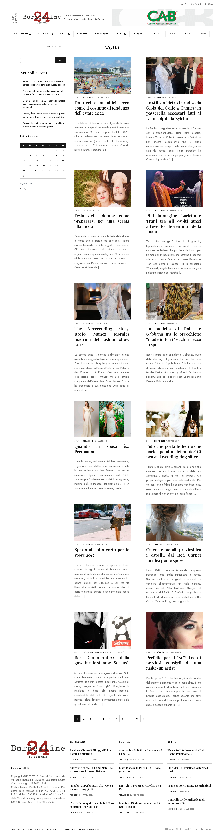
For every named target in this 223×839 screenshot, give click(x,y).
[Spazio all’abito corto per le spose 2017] (111, 522)
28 (50, 170)
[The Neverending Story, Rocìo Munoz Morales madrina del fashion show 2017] (111, 301)
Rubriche (174, 33)
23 (63, 165)
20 (43, 165)
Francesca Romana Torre (96, 652)
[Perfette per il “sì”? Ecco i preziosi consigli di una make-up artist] (183, 630)
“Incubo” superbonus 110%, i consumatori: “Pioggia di (92, 787)
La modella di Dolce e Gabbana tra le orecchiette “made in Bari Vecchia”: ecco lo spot (173, 336)
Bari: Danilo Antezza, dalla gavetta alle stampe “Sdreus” (101, 660)
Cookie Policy (68, 829)
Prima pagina (21, 33)
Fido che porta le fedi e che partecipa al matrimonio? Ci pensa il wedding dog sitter (173, 451)
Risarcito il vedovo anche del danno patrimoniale (185, 752)
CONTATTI (51, 829)
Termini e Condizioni (89, 829)
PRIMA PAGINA (17, 829)
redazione (88, 97)
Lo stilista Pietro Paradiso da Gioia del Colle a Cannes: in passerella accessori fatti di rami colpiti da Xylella (173, 110)
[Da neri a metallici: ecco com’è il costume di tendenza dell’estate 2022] (111, 75)
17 (24, 165)
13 (43, 160)
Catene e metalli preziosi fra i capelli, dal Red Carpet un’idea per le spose (173, 555)
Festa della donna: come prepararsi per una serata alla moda (101, 221)
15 (57, 160)
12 (36, 160)
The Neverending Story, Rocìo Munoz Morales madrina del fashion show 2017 (101, 336)
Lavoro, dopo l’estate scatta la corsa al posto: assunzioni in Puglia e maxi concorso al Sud (44, 115)
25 (30, 170)
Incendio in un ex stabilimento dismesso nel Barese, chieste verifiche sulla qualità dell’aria (44, 83)
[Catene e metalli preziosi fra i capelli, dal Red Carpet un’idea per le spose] (183, 522)
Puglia (64, 33)
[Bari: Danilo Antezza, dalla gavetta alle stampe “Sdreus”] (111, 630)
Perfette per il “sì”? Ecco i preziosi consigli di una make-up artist (173, 663)
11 (30, 160)
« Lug (23, 188)
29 (56, 170)
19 (36, 165)
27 (43, 170)
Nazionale (82, 33)
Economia (138, 33)
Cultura (119, 33)
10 (136, 719)
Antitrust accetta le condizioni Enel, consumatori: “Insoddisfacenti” (92, 769)
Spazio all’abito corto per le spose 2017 (101, 552)
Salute (189, 33)
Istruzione (156, 33)
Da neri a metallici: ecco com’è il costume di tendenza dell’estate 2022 (101, 108)
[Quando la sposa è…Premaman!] (111, 418)
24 (23, 170)
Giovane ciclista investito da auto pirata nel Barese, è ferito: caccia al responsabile (43, 92)
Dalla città (44, 33)
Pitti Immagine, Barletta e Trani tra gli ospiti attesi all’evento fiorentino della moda (173, 223)
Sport (202, 33)
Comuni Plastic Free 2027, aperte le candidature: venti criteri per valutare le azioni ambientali (44, 104)
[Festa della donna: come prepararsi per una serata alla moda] (111, 188)
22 (56, 165)
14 (50, 160)
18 (30, 165)
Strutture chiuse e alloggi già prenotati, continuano (91, 752)
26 (36, 170)
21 (50, 165)
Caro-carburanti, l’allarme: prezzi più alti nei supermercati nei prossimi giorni (43, 125)
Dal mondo (101, 33)
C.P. (84, 210)
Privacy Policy (35, 829)
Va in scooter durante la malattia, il (189, 785)
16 (63, 160)
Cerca (60, 60)
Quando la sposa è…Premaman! (101, 448)
